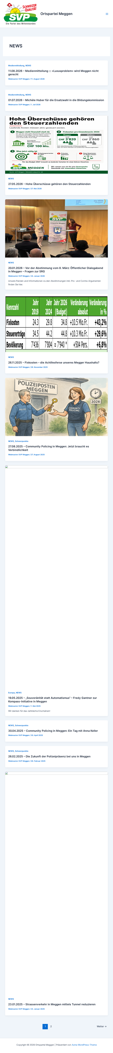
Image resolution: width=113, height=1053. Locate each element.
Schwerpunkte (21, 441)
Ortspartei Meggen (56, 14)
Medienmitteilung (16, 65)
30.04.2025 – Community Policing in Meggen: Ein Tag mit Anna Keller (53, 730)
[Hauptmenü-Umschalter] (107, 14)
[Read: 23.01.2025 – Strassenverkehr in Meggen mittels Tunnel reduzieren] (56, 882)
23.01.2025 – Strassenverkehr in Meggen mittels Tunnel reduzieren (51, 1004)
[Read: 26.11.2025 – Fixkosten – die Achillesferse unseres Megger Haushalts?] (56, 323)
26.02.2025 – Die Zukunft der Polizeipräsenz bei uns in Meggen (49, 756)
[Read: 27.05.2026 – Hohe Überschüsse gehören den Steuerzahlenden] (56, 144)
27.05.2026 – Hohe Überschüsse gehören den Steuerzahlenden (49, 184)
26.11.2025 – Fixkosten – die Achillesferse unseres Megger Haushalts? (53, 362)
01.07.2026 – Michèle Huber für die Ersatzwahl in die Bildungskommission (56, 100)
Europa (11, 693)
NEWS (28, 65)
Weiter (102, 1026)
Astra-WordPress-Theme (84, 1045)
